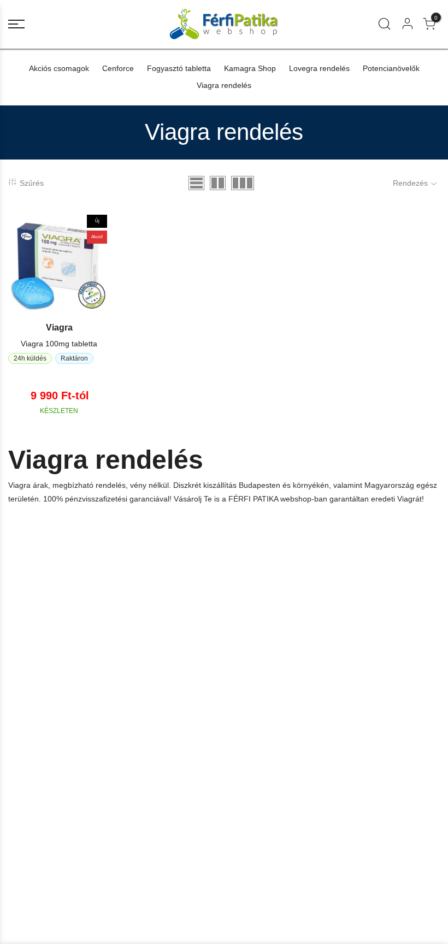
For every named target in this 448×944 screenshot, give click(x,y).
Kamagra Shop (250, 68)
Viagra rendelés (224, 85)
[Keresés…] (384, 24)
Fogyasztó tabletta (179, 68)
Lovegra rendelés (319, 68)
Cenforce (118, 68)
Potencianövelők (391, 68)
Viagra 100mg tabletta (59, 343)
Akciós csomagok (59, 68)
